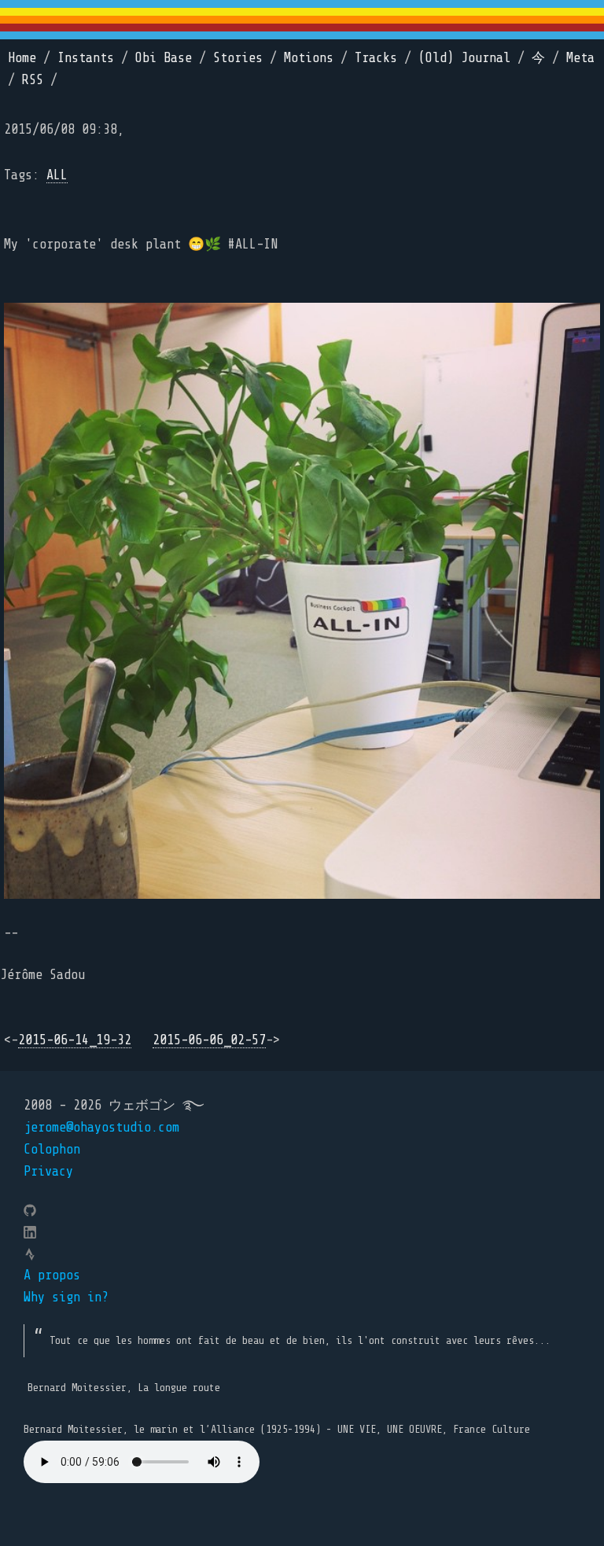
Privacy (48, 1171)
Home (22, 57)
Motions (308, 57)
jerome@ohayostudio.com (101, 1127)
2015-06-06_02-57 (209, 1040)
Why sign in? (66, 1297)
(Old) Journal (464, 57)
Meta (580, 57)
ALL (57, 174)
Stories (238, 57)
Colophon (52, 1149)
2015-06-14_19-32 (74, 1040)
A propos (52, 1275)
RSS (32, 79)
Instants (85, 57)
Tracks (376, 57)
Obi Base (163, 57)
